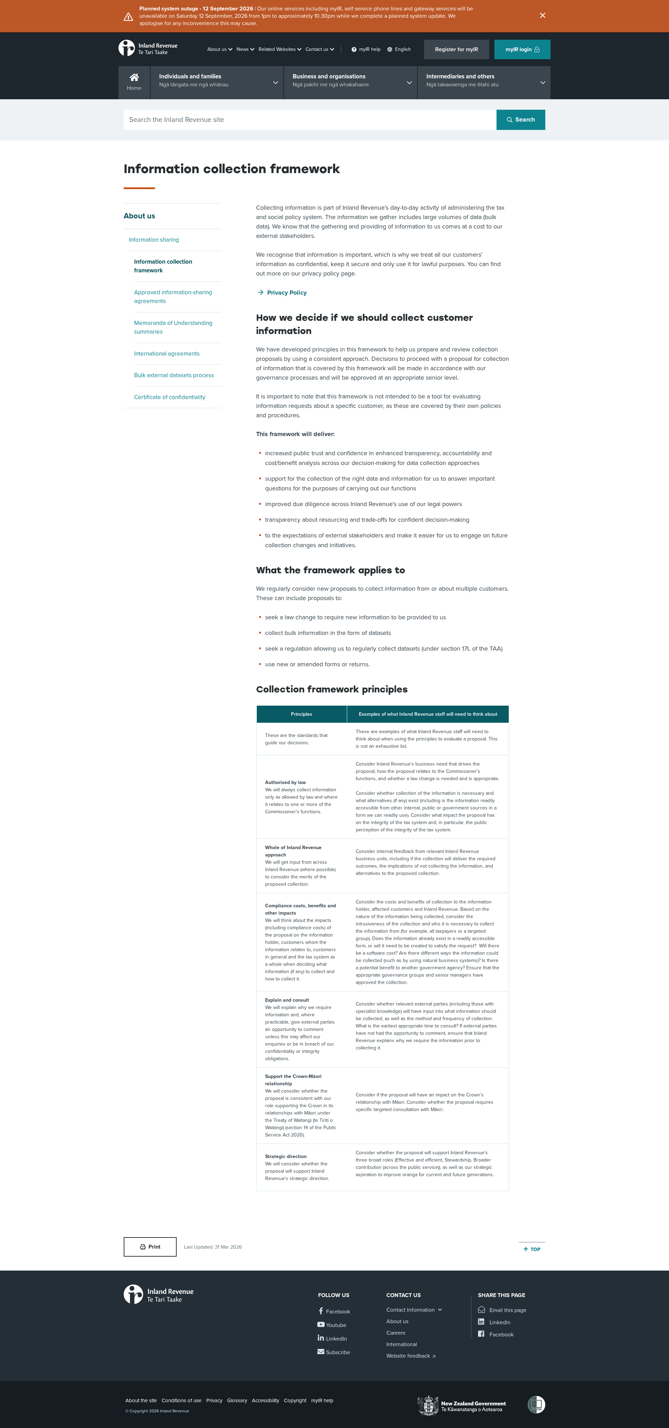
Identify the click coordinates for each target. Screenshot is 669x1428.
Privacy (214, 1400)
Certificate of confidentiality (169, 397)
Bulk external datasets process (174, 375)
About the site (141, 1400)
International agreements (167, 353)
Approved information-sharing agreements (173, 297)
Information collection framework (163, 266)
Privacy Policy (287, 292)
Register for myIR (456, 49)
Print (154, 1246)
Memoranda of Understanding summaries (173, 327)
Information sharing (154, 239)
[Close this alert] (542, 16)
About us (139, 215)
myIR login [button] (519, 49)
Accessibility (265, 1400)
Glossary (237, 1400)
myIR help (322, 1400)
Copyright (295, 1400)
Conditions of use (181, 1400)
